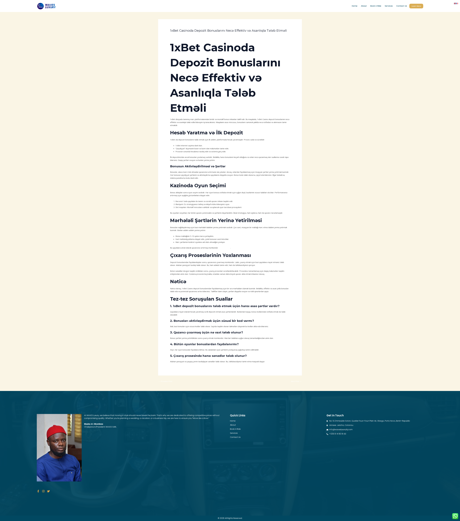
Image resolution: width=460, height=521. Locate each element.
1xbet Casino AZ (178, 35)
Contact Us (401, 6)
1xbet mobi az (224, 248)
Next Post (296, 381)
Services (389, 6)
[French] (457, 3)
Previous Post (165, 381)
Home (354, 6)
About (364, 6)
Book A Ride (375, 6)
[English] (455, 3)
